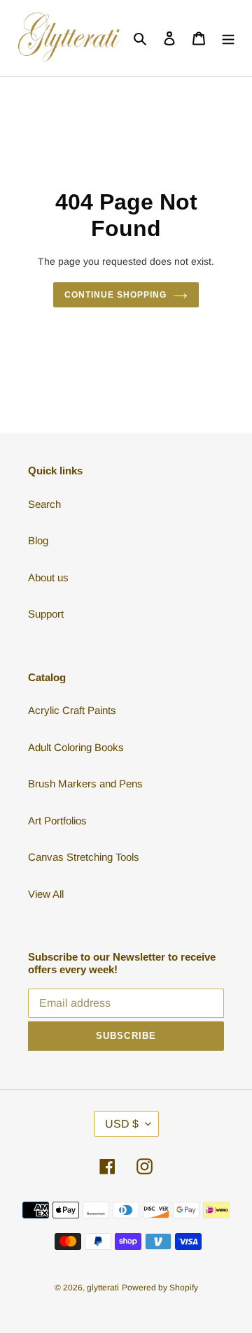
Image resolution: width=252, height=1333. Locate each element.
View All (46, 894)
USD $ (122, 1124)
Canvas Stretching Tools (83, 857)
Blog (38, 540)
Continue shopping (115, 295)
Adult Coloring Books (76, 747)
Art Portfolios (57, 820)
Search (44, 504)
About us (48, 577)
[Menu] (228, 38)
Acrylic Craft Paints (72, 710)
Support (46, 614)
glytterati (103, 1287)
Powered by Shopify (160, 1287)
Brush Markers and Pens (85, 783)
